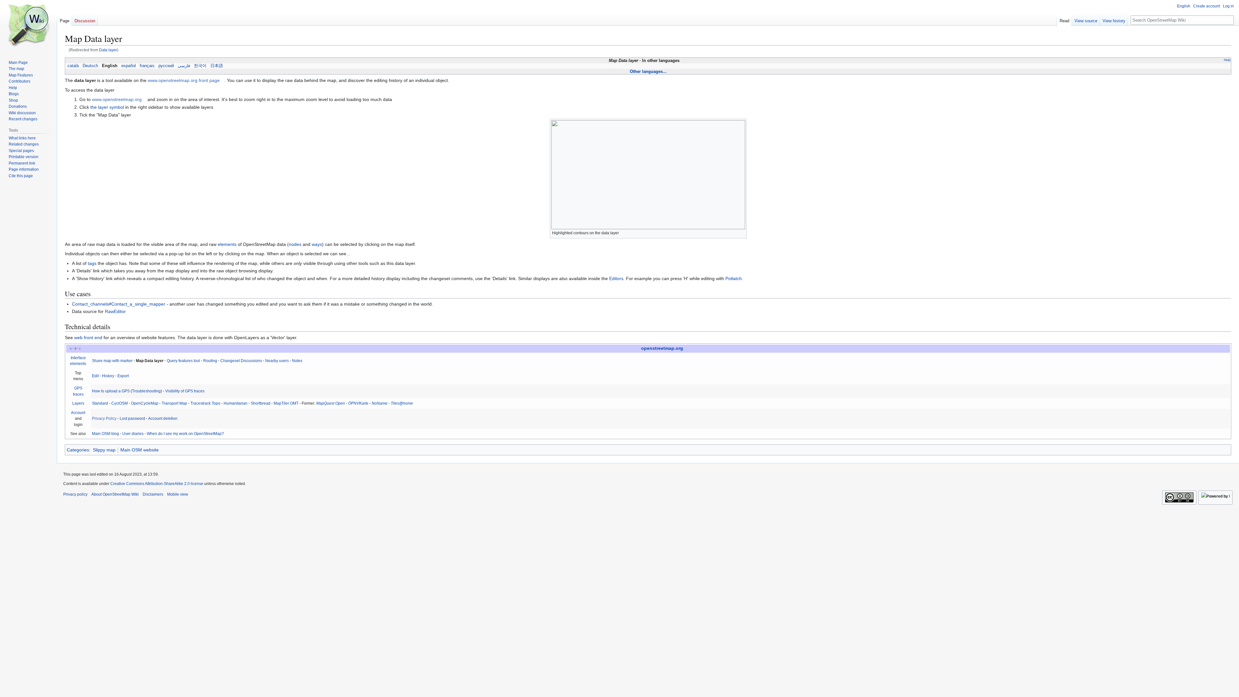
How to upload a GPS (111, 391)
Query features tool (183, 361)
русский (166, 66)
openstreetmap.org (662, 348)
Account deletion (162, 418)
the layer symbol (107, 107)
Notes (297, 361)
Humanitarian (235, 403)
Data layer (108, 50)
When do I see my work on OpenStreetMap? (185, 433)
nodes (295, 244)
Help (1227, 60)
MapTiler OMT (286, 403)
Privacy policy (75, 494)
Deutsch (90, 66)
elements (227, 244)
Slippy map (104, 449)
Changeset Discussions (241, 361)
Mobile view (177, 494)
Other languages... (648, 71)
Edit (95, 376)
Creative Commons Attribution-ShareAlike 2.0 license (156, 483)
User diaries (133, 433)
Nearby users (277, 361)
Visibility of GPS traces (185, 391)
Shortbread (260, 403)
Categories (78, 449)
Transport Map (174, 403)
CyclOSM (119, 403)
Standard (100, 403)
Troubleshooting (146, 391)
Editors (616, 278)
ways (317, 244)
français (147, 66)
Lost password (132, 418)
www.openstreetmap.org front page (184, 80)
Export (123, 376)
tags (92, 263)
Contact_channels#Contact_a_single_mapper (118, 304)
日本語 (216, 66)
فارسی (183, 66)
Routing (210, 361)
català (73, 66)
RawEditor (115, 311)
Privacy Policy (104, 418)
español (128, 66)
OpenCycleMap (144, 403)
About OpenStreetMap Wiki (115, 494)
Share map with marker (112, 361)
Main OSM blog (105, 433)
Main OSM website (139, 449)
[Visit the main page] (28, 26)
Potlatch (733, 278)
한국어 (200, 66)
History (108, 376)
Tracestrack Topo (205, 403)
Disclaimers (153, 494)
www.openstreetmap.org (117, 99)
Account (78, 412)
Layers (78, 403)
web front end (88, 337)
